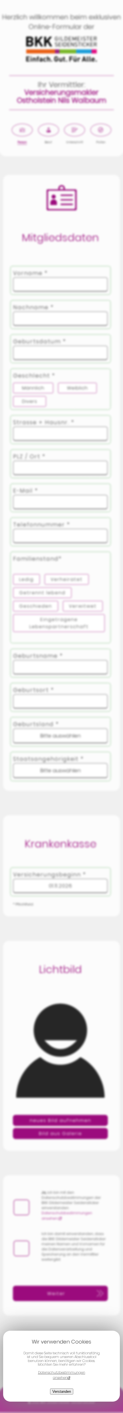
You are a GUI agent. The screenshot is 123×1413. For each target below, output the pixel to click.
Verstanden (61, 1391)
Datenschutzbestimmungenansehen (61, 1375)
